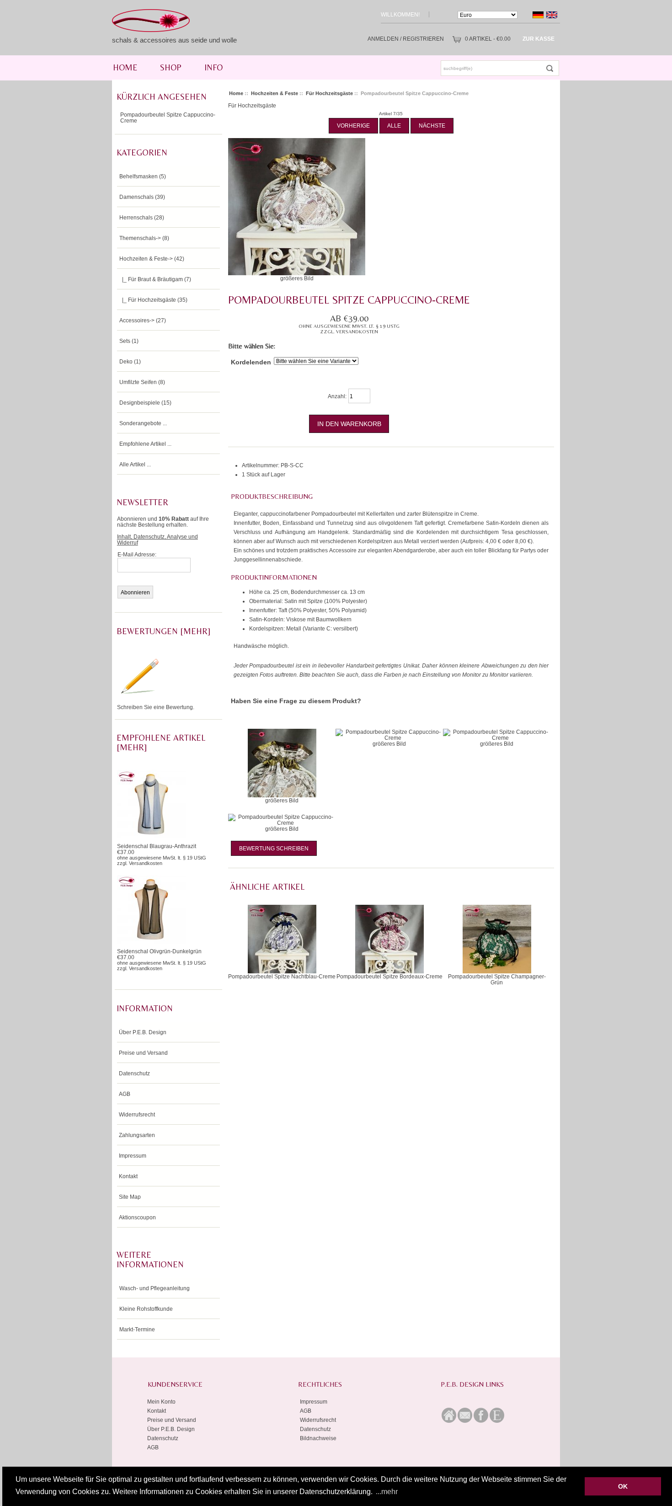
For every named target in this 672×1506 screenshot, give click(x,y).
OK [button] (623, 1486)
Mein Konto (161, 1402)
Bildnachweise (318, 1438)
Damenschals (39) (142, 197)
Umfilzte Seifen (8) (142, 382)
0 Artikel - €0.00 (488, 39)
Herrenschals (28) (141, 217)
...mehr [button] (387, 1491)
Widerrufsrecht (137, 1114)
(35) (154, 300)
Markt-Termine (137, 1329)
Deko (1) (130, 361)
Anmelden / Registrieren (406, 39)
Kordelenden (251, 362)
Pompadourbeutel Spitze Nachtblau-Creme (282, 976)
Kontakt (128, 1176)
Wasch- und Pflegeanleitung (154, 1288)
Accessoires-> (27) (142, 320)
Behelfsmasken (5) (142, 176)
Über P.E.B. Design (142, 1032)
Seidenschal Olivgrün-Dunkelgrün (159, 951)
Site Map (130, 1197)
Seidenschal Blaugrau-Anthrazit (156, 846)
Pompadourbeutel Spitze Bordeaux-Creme (389, 976)
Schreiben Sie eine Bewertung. (155, 707)
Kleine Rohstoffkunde (146, 1309)
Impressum (132, 1156)
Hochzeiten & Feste (274, 93)
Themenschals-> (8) (144, 238)
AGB (124, 1094)
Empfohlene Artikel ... (145, 444)
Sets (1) (129, 341)
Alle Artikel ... (135, 464)
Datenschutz (134, 1073)
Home (125, 67)
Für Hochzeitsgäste (329, 93)
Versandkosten (145, 863)
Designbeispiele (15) (145, 403)
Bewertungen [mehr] (163, 631)
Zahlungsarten (137, 1135)
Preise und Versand (143, 1053)
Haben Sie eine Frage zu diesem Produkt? (296, 701)
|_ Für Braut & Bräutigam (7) (156, 279)
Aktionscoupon (137, 1217)
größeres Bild (282, 800)
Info (213, 67)
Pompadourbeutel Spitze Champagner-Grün (497, 979)
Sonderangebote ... (143, 423)
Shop (170, 67)
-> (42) (151, 259)
